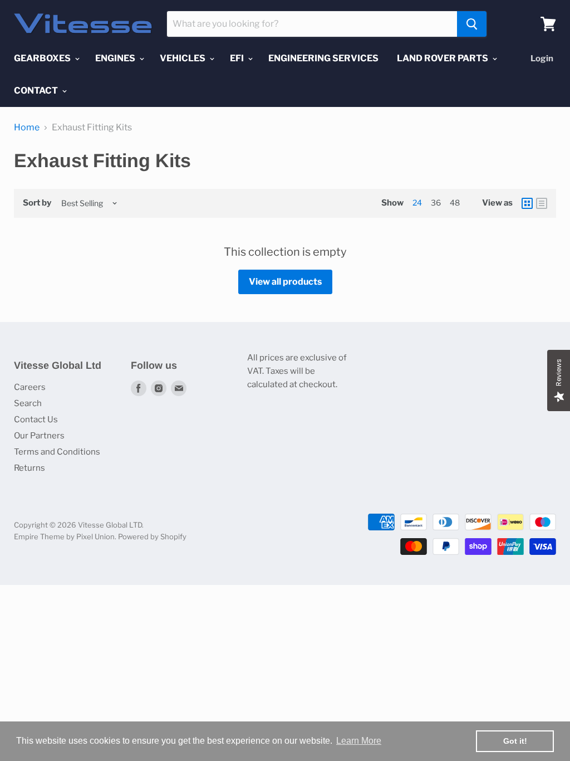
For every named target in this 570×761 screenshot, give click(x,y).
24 (417, 202)
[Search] (472, 24)
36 (436, 202)
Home (27, 128)
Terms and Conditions (57, 452)
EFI (237, 58)
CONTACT (37, 90)
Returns (29, 468)
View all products (285, 281)
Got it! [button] (515, 740)
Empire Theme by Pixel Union (64, 536)
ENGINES (116, 58)
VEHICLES (183, 58)
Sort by (37, 203)
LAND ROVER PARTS (443, 58)
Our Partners (39, 436)
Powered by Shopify (152, 536)
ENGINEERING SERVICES (323, 58)
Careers (30, 387)
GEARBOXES (43, 58)
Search (28, 403)
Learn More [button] (358, 740)
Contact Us (36, 419)
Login (541, 58)
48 (455, 202)
